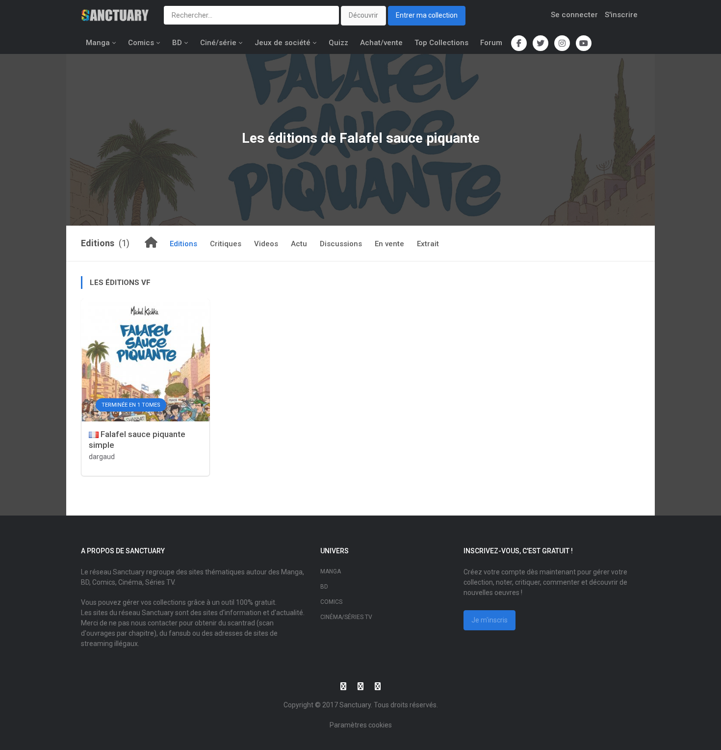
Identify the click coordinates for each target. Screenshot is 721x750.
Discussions (341, 243)
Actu (299, 243)
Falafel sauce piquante (409, 138)
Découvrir (363, 15)
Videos (266, 243)
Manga (98, 42)
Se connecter (574, 14)
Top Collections (441, 42)
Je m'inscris (489, 620)
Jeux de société (282, 42)
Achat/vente (381, 42)
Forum (491, 42)
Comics (141, 42)
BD (177, 42)
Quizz (338, 42)
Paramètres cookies (361, 725)
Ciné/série (218, 42)
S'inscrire (621, 14)
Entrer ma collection (427, 15)
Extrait (428, 243)
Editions (183, 243)
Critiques (225, 243)
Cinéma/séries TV (346, 617)
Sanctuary (355, 705)
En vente (389, 243)
